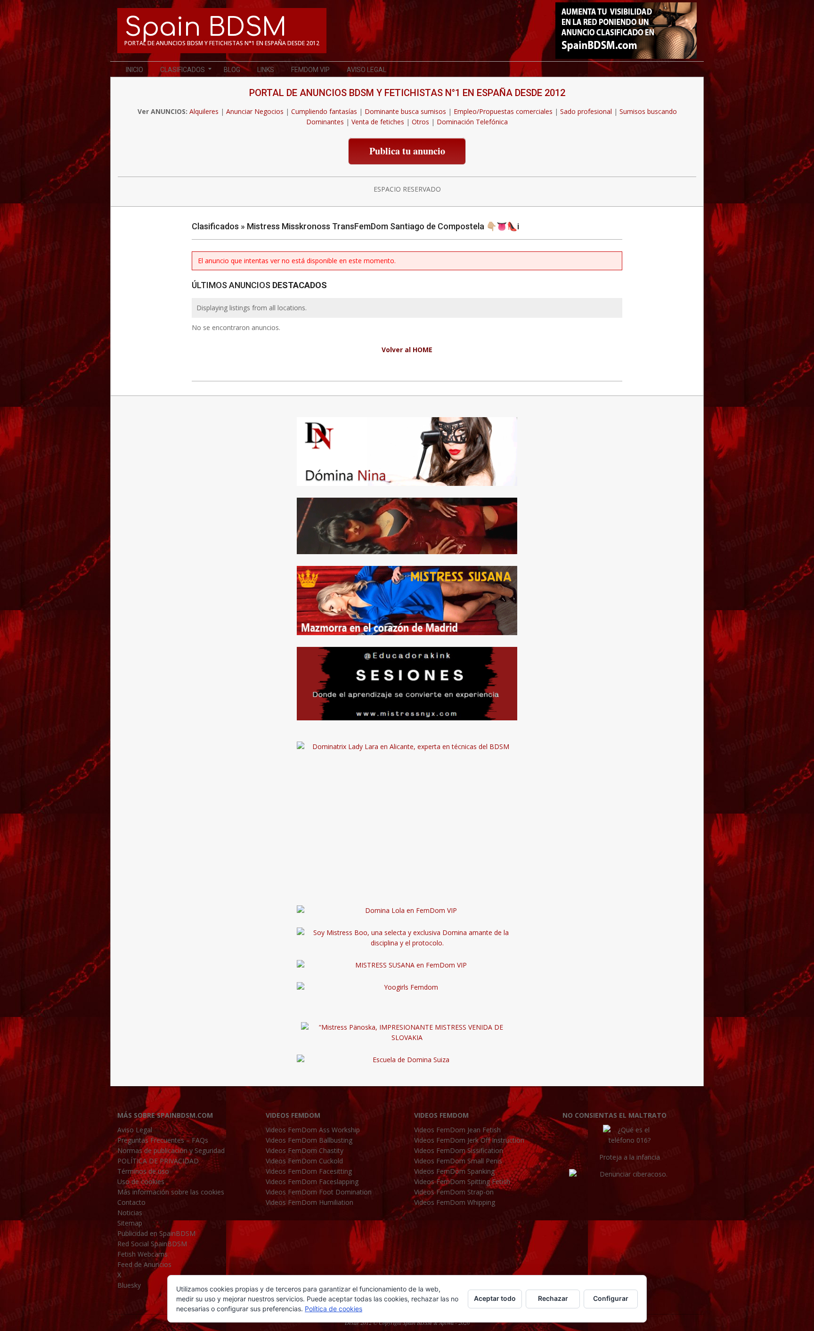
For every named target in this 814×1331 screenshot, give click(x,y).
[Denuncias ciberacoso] (629, 1174)
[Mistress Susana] (407, 570)
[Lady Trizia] (407, 502)
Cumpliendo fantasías (324, 111)
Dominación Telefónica (472, 121)
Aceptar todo (495, 1298)
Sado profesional (586, 111)
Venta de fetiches (377, 121)
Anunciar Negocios (255, 111)
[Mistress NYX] (407, 888)
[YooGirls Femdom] (407, 987)
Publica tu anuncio (407, 151)
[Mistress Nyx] (407, 651)
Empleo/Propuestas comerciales (503, 111)
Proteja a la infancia (629, 1157)
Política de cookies (333, 1309)
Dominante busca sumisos (405, 111)
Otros (420, 121)
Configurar (610, 1298)
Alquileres (204, 111)
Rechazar (553, 1298)
